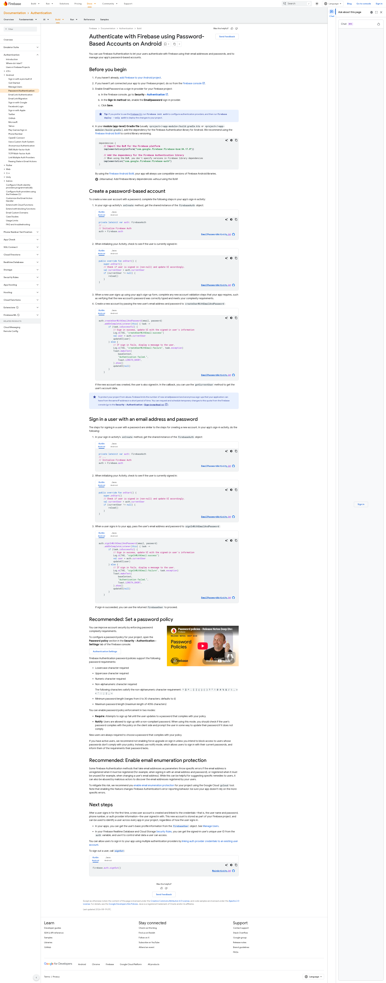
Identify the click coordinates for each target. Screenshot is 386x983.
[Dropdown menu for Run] (53, 3)
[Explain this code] (226, 140)
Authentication (41, 13)
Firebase (93, 28)
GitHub (47, 947)
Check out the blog (148, 928)
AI (44, 19)
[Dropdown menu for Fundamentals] (37, 19)
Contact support (241, 928)
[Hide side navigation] (36, 978)
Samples (104, 19)
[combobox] (297, 3)
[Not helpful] (236, 28)
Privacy (56, 976)
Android (82, 964)
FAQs (235, 952)
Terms (47, 976)
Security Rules (164, 831)
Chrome (96, 964)
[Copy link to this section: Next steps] (116, 805)
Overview (9, 19)
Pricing (78, 3)
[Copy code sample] (236, 140)
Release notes (239, 942)
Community (108, 3)
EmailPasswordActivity (216, 234)
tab (154, 404)
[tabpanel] (167, 228)
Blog (349, 3)
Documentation (15, 13)
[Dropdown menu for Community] (117, 3)
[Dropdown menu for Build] (39, 3)
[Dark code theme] (231, 140)
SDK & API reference (53, 932)
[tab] (101, 213)
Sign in (379, 3)
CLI (136, 114)
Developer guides (52, 928)
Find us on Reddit (147, 932)
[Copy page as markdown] (174, 44)
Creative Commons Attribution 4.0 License (170, 901)
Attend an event (146, 947)
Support (128, 3)
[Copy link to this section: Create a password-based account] (168, 191)
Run (48, 3)
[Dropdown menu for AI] (49, 19)
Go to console (363, 3)
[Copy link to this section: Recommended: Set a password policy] (176, 620)
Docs (89, 3)
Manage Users (211, 826)
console (192, 83)
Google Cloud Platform (131, 964)
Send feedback (227, 36)
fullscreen (376, 12)
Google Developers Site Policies (123, 904)
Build (33, 3)
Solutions (64, 3)
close (381, 12)
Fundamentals (26, 19)
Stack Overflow (240, 932)
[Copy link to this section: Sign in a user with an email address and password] (201, 419)
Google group (240, 937)
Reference (89, 19)
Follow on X (144, 937)
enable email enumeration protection (154, 785)
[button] (18, 47)
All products (153, 964)
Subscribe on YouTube (149, 942)
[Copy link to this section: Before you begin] (130, 70)
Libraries (48, 942)
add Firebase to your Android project (140, 77)
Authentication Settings (105, 651)
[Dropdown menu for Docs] (96, 3)
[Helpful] (232, 28)
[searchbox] (20, 29)
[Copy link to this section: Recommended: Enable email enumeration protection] (209, 760)
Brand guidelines (241, 947)
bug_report (371, 12)
